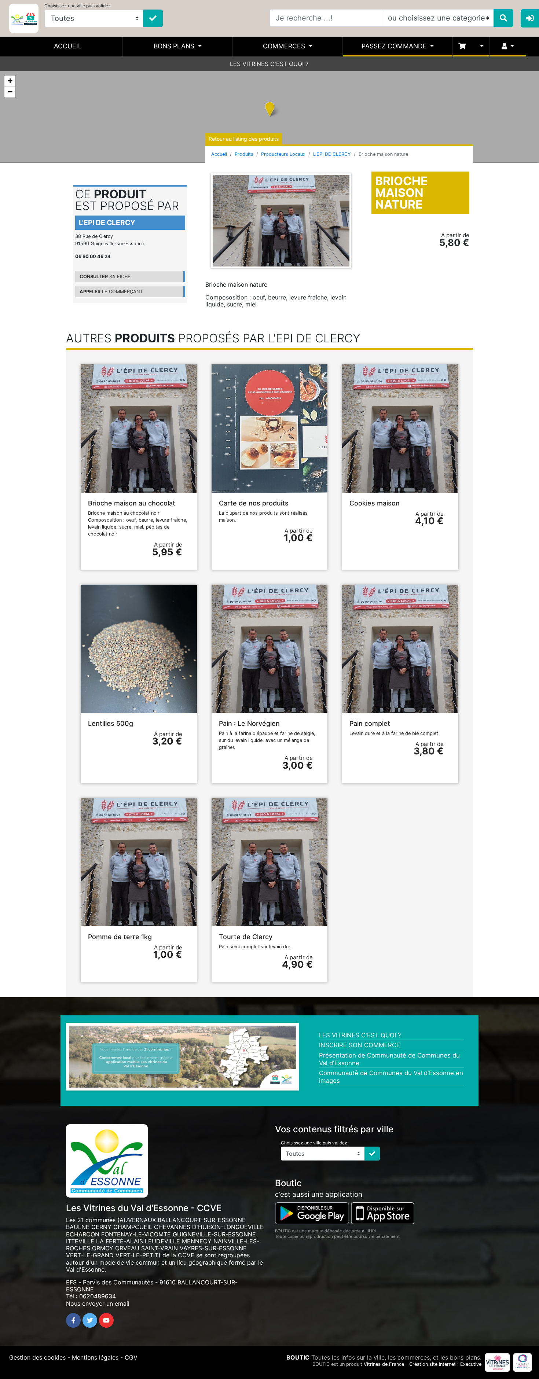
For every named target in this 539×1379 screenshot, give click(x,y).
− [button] (10, 91)
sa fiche (105, 276)
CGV (131, 1357)
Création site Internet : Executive (445, 1364)
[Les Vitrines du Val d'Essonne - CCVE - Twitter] (89, 1320)
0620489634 (97, 1296)
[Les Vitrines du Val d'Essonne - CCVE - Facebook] (73, 1320)
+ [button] (10, 80)
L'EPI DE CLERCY (332, 154)
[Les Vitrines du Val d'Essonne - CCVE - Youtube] (106, 1320)
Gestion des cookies (37, 1357)
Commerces (285, 46)
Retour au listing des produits (244, 139)
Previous (58, 1058)
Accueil (68, 46)
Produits (244, 154)
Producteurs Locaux (283, 154)
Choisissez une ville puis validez (77, 5)
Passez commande (395, 46)
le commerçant (111, 291)
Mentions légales (95, 1357)
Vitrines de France (384, 1364)
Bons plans (175, 46)
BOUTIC (297, 1357)
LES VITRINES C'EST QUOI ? (269, 63)
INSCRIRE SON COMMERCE (359, 1045)
